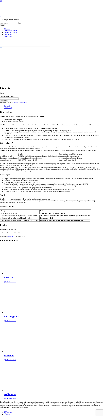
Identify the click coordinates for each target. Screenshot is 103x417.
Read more (12, 282)
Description (7, 106)
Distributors (7, 34)
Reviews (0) (8, 108)
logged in (11, 236)
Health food (8, 36)
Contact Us (7, 414)
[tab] (53, 106)
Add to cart (4, 100)
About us (7, 29)
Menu (2, 25)
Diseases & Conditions (11, 32)
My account (8, 412)
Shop (5, 411)
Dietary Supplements (10, 31)
